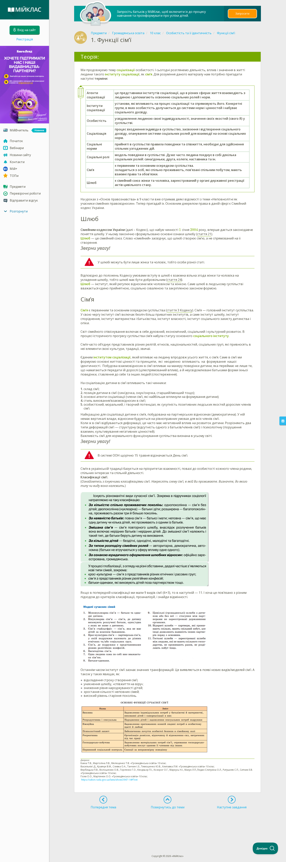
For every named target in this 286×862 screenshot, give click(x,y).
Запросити (242, 13)
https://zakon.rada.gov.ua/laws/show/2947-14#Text (109, 779)
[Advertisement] (167, 824)
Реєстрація (24, 39)
